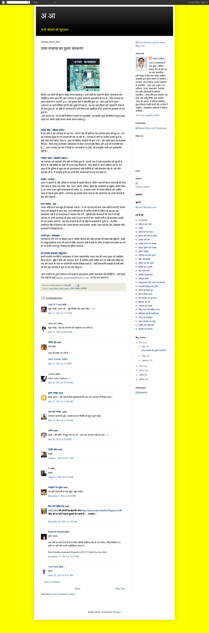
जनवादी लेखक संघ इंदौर (148, 286)
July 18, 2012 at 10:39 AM (60, 382)
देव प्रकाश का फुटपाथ (147, 297)
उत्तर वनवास (75, 288)
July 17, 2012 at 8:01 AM (60, 331)
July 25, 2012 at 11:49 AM (60, 401)
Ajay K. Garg (55, 304)
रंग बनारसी (142, 220)
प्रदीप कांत (52, 449)
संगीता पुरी (52, 342)
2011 (141, 365)
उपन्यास (84, 288)
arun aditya (53, 288)
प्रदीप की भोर (144, 239)
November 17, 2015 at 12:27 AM (63, 556)
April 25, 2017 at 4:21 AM (60, 575)
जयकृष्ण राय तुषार (55, 487)
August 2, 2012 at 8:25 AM (60, 476)
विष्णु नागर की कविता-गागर (149, 309)
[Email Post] (77, 285)
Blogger (117, 611)
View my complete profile (148, 115)
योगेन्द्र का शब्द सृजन (147, 255)
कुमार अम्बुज (143, 251)
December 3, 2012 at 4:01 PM (62, 495)
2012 (141, 342)
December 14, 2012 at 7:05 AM (62, 521)
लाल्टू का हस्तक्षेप (145, 317)
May (144, 355)
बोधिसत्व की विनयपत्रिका (148, 313)
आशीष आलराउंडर (145, 274)
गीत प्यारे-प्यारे (143, 270)
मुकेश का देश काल (145, 231)
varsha (51, 373)
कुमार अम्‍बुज (53, 392)
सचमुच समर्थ (143, 278)
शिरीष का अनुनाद (145, 266)
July (144, 346)
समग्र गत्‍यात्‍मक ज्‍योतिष (57, 359)
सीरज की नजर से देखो (147, 235)
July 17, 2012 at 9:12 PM (59, 363)
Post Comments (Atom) (64, 593)
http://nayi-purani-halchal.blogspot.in (100, 510)
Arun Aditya (158, 58)
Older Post (120, 588)
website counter (143, 186)
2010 (141, 370)
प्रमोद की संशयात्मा (146, 325)
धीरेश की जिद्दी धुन (145, 290)
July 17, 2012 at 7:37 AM (60, 313)
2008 (141, 379)
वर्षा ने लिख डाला (145, 294)
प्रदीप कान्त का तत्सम (147, 243)
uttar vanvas (64, 288)
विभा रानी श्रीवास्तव (56, 506)
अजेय (50, 430)
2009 (141, 374)
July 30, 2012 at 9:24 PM (59, 439)
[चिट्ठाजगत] (141, 392)
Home (77, 588)
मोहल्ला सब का (144, 301)
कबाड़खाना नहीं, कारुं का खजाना (151, 282)
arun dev (53, 323)
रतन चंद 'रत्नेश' (55, 411)
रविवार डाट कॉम (145, 224)
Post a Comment (52, 581)
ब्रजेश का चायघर (145, 328)
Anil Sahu (53, 566)
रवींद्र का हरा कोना (146, 263)
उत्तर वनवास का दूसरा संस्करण (153, 350)
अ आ (48, 15)
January (146, 360)
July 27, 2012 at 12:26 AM (60, 420)
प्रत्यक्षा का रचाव (145, 305)
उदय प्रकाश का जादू (146, 321)
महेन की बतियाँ (144, 259)
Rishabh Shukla (56, 531)
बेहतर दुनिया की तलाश (147, 247)
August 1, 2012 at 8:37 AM (60, 458)
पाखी (140, 228)
